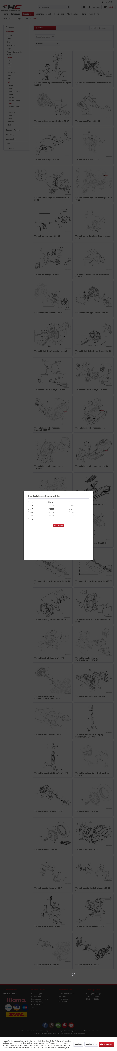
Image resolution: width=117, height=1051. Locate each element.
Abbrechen (58, 525)
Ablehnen (78, 1044)
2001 (31, 516)
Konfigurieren (91, 1044)
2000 (52, 516)
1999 (72, 516)
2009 (52, 505)
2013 (31, 502)
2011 (72, 502)
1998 (31, 519)
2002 (72, 512)
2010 (31, 505)
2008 (72, 505)
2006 (52, 509)
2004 (31, 512)
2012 (52, 502)
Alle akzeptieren (106, 1044)
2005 (72, 509)
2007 (31, 509)
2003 (52, 512)
